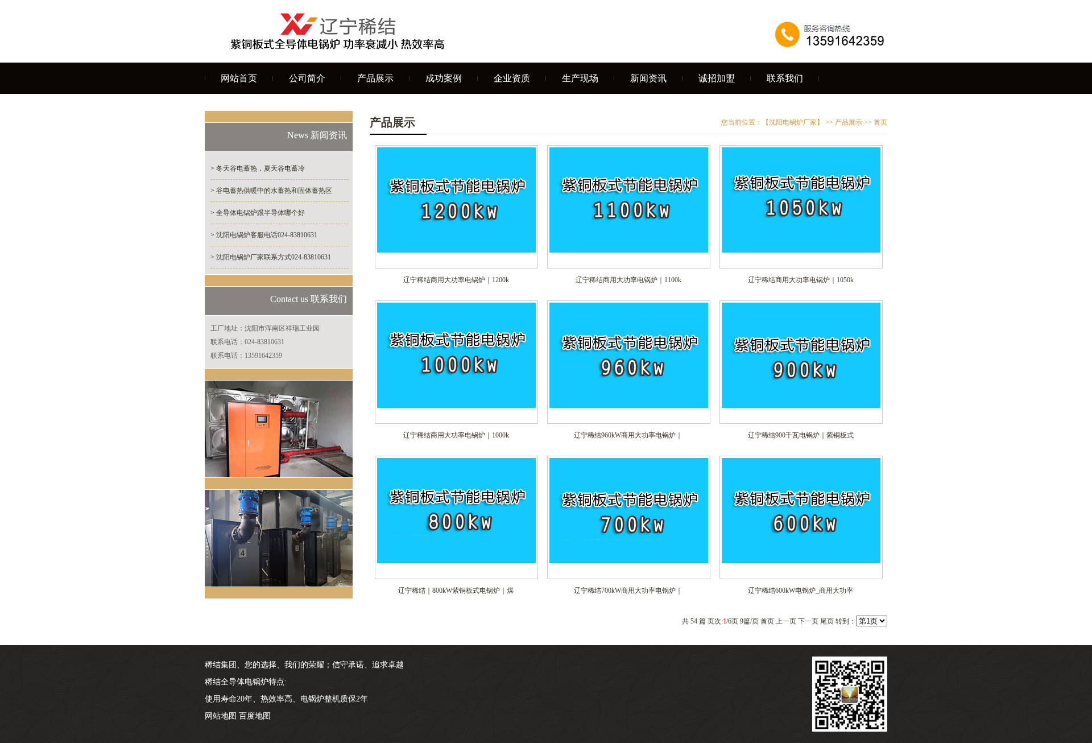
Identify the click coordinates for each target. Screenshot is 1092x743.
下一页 (808, 621)
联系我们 (785, 78)
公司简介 (307, 78)
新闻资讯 (648, 78)
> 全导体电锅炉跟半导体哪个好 (257, 213)
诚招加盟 (716, 78)
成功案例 (443, 78)
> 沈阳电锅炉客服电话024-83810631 (263, 235)
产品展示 (375, 78)
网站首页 (239, 78)
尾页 (827, 621)
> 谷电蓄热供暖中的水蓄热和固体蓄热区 (271, 191)
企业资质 (512, 78)
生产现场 (580, 78)
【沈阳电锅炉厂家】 (793, 122)
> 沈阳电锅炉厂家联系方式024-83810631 (270, 257)
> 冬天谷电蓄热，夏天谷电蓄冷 (257, 168)
